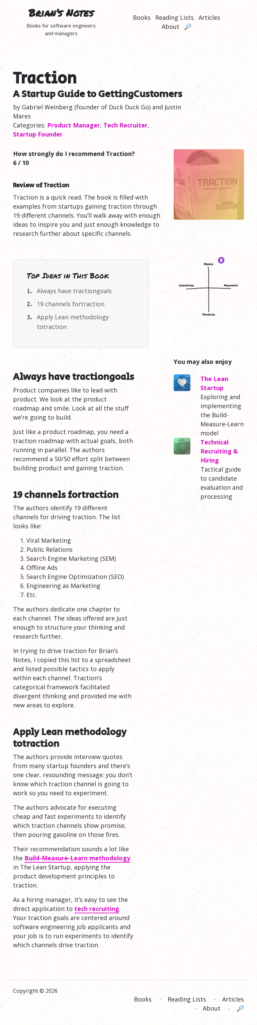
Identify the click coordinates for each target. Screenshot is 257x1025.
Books (142, 17)
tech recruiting (96, 909)
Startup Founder (38, 134)
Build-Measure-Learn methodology (77, 858)
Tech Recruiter (125, 125)
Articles (209, 17)
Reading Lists (174, 17)
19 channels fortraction (70, 304)
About (170, 26)
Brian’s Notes (61, 12)
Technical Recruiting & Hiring (219, 451)
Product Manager (73, 125)
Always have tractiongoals (74, 291)
